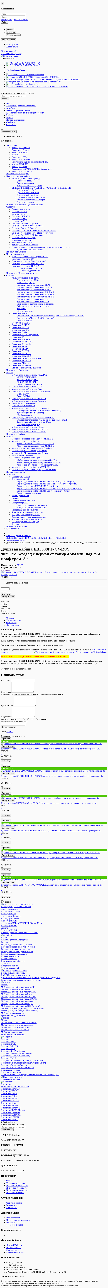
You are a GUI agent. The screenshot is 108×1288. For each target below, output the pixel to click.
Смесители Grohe (19, 332)
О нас (8, 1181)
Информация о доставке (17, 1190)
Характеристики (13, 620)
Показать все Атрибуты (16, 526)
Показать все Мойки (15, 472)
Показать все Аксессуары (17, 174)
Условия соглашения (15, 1183)
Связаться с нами (14, 1203)
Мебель (9, 115)
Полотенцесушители (15, 120)
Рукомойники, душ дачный (24, 403)
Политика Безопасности (17, 1185)
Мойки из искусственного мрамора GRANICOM (39, 462)
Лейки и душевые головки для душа (33, 306)
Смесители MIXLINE (21, 361)
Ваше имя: (5, 680)
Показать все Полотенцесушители (21, 273)
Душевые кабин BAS (26, 190)
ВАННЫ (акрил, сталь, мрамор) (26, 178)
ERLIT (10, 732)
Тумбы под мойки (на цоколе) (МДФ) (34, 422)
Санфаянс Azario (19, 211)
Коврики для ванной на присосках (27, 519)
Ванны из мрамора (25, 183)
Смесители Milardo (20, 363)
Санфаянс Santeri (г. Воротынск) (26, 223)
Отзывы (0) (11, 623)
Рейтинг (5, 719)
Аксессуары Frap (19, 166)
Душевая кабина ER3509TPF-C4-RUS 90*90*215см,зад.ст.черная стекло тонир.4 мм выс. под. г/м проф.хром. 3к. (51, 885)
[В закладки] (2, 786)
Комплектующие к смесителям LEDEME (35, 292)
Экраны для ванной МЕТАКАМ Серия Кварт (37, 486)
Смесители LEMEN (20, 327)
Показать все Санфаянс (16, 252)
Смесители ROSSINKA (22, 342)
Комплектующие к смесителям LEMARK (35, 294)
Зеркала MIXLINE (20, 164)
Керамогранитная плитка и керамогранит (25, 113)
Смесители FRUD (20, 349)
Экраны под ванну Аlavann (29, 493)
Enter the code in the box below (14, 722)
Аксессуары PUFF (20, 152)
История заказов (13, 1247)
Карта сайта (11, 1207)
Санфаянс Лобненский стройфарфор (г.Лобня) (32, 233)
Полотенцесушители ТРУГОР (25, 266)
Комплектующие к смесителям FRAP (33, 285)
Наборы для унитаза (21, 477)
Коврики (15, 524)
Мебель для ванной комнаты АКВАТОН (30, 429)
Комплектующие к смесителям (25, 278)
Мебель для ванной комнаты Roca (27, 389)
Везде (8, 103)
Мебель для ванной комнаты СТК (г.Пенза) (31, 391)
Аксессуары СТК (19, 157)
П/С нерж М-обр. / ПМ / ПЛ (29, 268)
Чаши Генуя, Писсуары (22, 242)
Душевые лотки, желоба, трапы (31, 197)
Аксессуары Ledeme (21, 159)
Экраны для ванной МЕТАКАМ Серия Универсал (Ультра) (43, 491)
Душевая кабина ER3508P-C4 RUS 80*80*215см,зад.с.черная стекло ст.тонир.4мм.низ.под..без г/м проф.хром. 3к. (52, 776)
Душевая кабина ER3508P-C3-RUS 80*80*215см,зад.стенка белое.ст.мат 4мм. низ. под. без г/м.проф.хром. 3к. (50, 749)
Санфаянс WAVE (19, 221)
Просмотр (6, 739)
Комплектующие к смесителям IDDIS (34, 290)
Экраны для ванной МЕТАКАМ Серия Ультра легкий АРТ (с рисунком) (49, 488)
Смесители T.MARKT (21, 339)
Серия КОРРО (23, 396)
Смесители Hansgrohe (21, 344)
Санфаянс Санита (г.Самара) (24, 228)
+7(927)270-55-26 (32, 63)
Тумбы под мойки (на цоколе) (30, 413)
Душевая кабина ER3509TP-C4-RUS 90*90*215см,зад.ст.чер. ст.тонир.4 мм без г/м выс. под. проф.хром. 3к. (49, 858)
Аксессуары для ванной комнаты (21, 106)
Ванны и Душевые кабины (18, 110)
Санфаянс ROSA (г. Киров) (24, 237)
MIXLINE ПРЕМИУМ (27, 377)
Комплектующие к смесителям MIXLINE (35, 297)
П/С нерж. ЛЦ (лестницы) (28, 271)
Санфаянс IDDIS (19, 219)
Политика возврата (15, 1192)
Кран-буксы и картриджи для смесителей (35, 304)
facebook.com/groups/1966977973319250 (62, 79)
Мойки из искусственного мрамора (27, 458)
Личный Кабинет (14, 1245)
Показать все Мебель (15, 434)
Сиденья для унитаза (21, 209)
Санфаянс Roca (18, 214)
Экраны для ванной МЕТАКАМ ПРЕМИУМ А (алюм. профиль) (46, 481)
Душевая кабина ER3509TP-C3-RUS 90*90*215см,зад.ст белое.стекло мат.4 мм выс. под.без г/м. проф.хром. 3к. (51, 830)
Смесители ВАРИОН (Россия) (25, 335)
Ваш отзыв (6, 692)
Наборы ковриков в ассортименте (32, 505)
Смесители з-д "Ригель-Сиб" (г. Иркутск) (35, 318)
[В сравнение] (2, 791)
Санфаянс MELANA (21, 216)
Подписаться (7, 1130)
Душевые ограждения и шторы (31, 200)
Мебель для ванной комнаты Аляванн (29, 401)
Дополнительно (13, 625)
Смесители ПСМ (24, 320)
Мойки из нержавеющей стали (25, 441)
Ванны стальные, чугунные (29, 185)
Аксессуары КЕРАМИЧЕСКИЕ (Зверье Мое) (32, 169)
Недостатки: (6, 717)
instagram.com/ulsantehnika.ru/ (47, 82)
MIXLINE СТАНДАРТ (27, 379)
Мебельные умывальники (23, 406)
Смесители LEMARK (21, 356)
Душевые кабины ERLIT (28, 192)
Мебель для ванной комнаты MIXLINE (29, 375)
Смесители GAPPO (20, 325)
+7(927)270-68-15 (32, 65)
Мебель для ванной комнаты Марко (28, 427)
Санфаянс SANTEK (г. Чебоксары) (27, 235)
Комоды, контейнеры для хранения (27, 512)
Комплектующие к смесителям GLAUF (34, 287)
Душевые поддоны (25, 202)
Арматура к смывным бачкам (25, 245)
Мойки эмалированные (22, 455)
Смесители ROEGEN (21, 365)
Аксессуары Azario (20, 150)
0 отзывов (5, 570)
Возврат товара (13, 1205)
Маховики (21, 308)
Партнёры (10, 1222)
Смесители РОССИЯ (21, 313)
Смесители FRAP (19, 346)
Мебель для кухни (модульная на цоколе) (30, 408)
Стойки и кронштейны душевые (26, 368)
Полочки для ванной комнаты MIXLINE (30, 162)
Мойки (9, 117)
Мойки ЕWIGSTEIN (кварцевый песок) (29, 450)
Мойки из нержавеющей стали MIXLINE (35, 446)
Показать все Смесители (17, 370)
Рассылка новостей (15, 1252)
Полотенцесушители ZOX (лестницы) (29, 261)
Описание (10, 618)
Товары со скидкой (14, 1225)
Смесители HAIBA (9, 1105)
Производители (13, 1218)
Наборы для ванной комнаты (25, 510)
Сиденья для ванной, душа (24, 500)
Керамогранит (12, 529)
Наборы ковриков (20, 503)
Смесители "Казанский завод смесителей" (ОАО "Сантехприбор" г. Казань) (51, 316)
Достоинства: (7, 705)
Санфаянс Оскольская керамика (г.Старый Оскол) (34, 230)
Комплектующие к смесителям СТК (33, 301)
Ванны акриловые (25, 181)
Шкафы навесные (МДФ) (28, 424)
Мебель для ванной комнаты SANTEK (29, 398)
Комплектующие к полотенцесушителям (30, 256)
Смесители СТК (19, 337)
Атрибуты (10, 108)
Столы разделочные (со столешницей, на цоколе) (39, 410)
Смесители (11, 124)
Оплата (10, 29)
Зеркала (15, 155)
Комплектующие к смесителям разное (34, 299)
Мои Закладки (12, 1250)
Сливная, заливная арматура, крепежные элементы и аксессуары (41, 247)
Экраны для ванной (20, 479)
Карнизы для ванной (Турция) (25, 522)
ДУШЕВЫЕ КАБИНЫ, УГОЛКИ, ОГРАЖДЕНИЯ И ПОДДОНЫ (41, 188)
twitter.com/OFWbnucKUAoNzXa (53, 86)
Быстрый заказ (8, 746)
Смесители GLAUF (20, 351)
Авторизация (12, 47)
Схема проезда (13, 35)
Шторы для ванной (20, 495)
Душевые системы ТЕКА (28, 280)
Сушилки (16, 498)
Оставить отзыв (8, 727)
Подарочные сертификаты (18, 1220)
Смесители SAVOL (20, 330)
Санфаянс (10, 122)
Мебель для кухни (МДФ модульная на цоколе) (33, 417)
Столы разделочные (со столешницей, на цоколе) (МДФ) (42, 420)
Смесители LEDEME (21, 353)
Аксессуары (11, 145)
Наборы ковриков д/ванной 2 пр (31, 507)
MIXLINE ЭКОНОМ (26, 382)
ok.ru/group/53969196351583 (46, 77)
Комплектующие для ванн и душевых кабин (21, 980)
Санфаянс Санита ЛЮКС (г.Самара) (28, 226)
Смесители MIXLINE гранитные (26, 358)
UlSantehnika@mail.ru (16, 70)
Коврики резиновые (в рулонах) (26, 514)
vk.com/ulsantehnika (35, 75)
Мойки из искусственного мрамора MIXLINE (32, 439)
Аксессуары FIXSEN (21, 148)
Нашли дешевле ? (9, 575)
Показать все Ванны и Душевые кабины (24, 204)
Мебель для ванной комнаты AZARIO (29, 432)
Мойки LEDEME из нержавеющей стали (35, 443)
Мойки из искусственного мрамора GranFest (32, 448)
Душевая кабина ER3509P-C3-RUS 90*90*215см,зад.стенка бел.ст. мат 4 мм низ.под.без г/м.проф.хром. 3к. (49, 803)
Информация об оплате (16, 1188)
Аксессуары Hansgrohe (22, 171)
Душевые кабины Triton (27, 195)
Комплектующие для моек (13, 1034)
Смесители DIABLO (21, 323)
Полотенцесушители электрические (28, 263)
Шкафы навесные (25, 415)
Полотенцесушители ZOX (23, 259)
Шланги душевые (25, 311)
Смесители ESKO (9, 1091)
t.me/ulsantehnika (30, 84)
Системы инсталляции (22, 240)
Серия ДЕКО (23, 394)
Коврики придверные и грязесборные (29, 517)
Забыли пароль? (21, 19)
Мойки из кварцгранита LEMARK (16, 1027)
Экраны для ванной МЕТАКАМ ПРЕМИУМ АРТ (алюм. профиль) (47, 484)
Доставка (11, 32)
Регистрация (6, 19)
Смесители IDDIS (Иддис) (13, 1110)
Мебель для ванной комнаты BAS (27, 387)
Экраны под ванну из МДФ (29, 384)
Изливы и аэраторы (26, 282)
